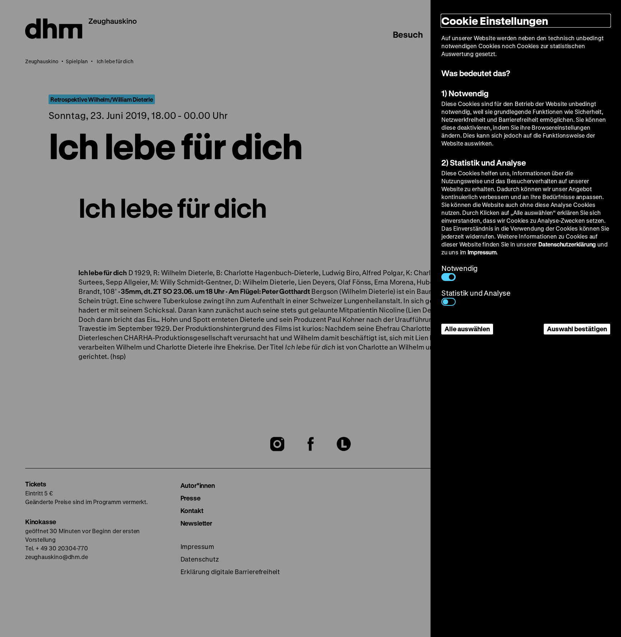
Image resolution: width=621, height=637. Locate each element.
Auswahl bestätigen (577, 328)
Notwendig (459, 268)
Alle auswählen (467, 328)
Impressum (482, 252)
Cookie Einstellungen (494, 20)
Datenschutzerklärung (567, 244)
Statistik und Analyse (476, 293)
